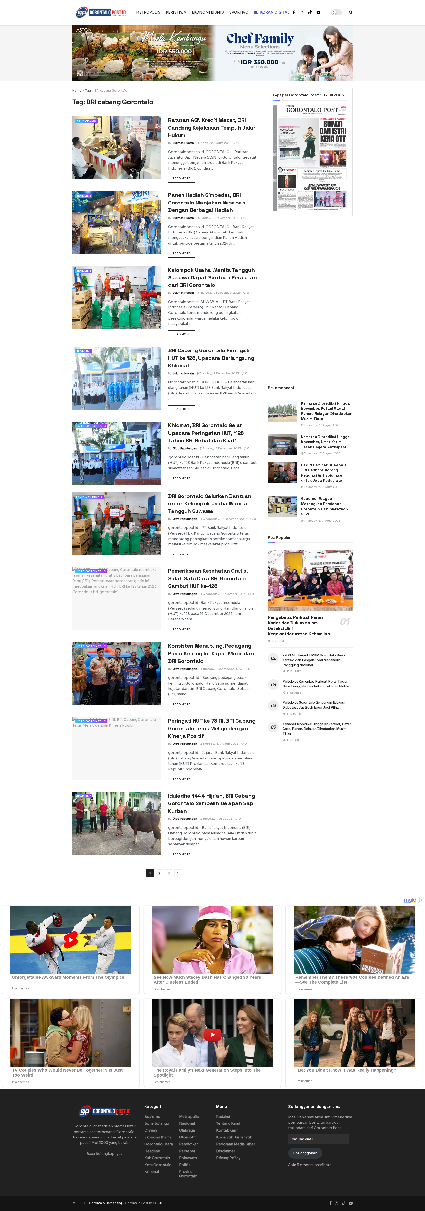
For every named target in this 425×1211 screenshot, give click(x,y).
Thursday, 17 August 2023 (220, 743)
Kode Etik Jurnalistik (234, 1137)
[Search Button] (351, 12)
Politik (184, 1165)
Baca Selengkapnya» (104, 1154)
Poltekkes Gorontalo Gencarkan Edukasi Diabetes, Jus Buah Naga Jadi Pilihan (314, 705)
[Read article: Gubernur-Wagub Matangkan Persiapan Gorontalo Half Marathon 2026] (282, 506)
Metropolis (86, 120)
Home (76, 90)
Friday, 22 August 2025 (215, 143)
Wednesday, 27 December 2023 (225, 519)
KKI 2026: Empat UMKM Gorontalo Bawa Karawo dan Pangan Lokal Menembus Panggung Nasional (314, 660)
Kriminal (151, 1171)
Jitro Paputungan (185, 448)
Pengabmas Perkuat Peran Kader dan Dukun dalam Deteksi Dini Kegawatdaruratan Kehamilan (299, 625)
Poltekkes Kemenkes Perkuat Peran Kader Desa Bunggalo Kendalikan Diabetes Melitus (317, 683)
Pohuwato (188, 1158)
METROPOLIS (148, 12)
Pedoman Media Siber (235, 1144)
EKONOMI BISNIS (208, 12)
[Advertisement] (310, 260)
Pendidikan (188, 1144)
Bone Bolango (156, 1123)
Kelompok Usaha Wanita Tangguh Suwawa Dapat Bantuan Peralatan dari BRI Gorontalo (212, 277)
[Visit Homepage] (100, 12)
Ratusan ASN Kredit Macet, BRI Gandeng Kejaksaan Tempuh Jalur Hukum (211, 128)
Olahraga (187, 1130)
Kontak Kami (227, 1130)
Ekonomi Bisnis (89, 496)
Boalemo (152, 1116)
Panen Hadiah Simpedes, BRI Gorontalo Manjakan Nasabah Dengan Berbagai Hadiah (206, 202)
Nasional (187, 1123)
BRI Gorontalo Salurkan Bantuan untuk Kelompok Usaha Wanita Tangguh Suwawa (209, 504)
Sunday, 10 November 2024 (218, 217)
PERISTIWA (176, 12)
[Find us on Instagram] (301, 12)
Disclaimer (225, 1151)
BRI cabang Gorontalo (111, 90)
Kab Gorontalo (157, 1158)
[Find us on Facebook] (294, 12)
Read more (184, 178)
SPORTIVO (238, 12)
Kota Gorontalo (91, 426)
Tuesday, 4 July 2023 (217, 818)
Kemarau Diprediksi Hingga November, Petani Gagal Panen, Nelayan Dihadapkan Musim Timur (317, 729)
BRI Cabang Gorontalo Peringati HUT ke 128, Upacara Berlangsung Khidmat (211, 358)
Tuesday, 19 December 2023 (219, 373)
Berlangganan (305, 1153)
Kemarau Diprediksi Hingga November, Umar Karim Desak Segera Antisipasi (325, 441)
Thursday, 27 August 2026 (322, 425)
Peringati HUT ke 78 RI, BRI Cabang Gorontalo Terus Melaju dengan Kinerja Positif (212, 728)
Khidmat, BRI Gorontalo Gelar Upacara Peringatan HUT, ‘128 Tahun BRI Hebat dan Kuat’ (206, 433)
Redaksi (223, 1116)
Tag (88, 90)
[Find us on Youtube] (318, 12)
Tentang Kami (228, 1123)
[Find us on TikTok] (310, 12)
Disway (150, 1130)
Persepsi (187, 1151)
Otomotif (187, 1137)
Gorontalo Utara (158, 1144)
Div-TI (157, 1203)
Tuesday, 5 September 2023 (222, 669)
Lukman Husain (183, 143)
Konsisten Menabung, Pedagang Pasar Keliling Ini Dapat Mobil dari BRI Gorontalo (211, 653)
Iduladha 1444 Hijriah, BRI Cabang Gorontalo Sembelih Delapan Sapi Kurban (211, 803)
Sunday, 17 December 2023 (221, 448)
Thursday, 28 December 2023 (220, 292)
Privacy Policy (228, 1158)
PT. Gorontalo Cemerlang (103, 1203)
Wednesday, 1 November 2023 (223, 594)
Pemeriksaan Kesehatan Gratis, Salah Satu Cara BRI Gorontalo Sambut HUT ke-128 (207, 578)
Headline (83, 195)
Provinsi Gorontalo (188, 1173)
